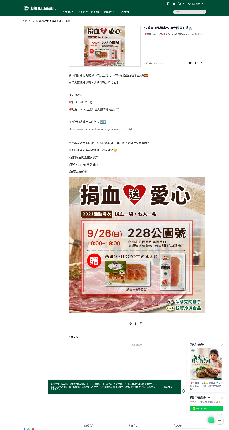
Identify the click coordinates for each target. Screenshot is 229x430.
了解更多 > (55, 389)
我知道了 (168, 387)
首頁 (25, 21)
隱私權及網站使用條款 (78, 387)
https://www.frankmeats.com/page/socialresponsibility (102, 129)
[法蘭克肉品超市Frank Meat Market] (40, 8)
